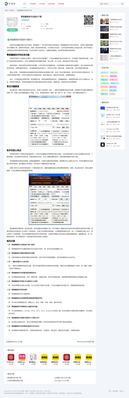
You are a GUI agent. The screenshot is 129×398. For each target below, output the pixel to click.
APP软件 (42, 4)
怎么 (113, 87)
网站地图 (115, 391)
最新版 (115, 83)
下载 (113, 72)
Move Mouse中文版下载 (85, 342)
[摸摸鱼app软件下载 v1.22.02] (89, 357)
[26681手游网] (9, 5)
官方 (113, 76)
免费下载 (12, 30)
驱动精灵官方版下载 (112, 107)
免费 (104, 94)
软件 (104, 87)
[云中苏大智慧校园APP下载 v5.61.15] (66, 357)
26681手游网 (20, 391)
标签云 (121, 391)
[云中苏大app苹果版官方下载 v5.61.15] (11, 357)
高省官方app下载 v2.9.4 (25, 362)
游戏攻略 (51, 4)
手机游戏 (33, 4)
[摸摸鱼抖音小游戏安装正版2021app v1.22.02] (78, 357)
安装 (104, 90)
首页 (24, 4)
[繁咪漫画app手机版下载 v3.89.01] (33, 357)
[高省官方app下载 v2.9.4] (22, 357)
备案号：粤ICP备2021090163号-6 (34, 391)
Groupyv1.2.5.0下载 (112, 129)
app (104, 72)
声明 (110, 391)
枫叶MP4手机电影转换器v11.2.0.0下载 (114, 136)
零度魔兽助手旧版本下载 (31, 16)
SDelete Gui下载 (111, 143)
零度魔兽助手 (25, 20)
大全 (113, 90)
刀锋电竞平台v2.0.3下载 (14, 342)
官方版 (105, 83)
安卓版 (113, 80)
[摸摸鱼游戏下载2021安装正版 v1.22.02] (55, 357)
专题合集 (61, 4)
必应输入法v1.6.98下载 (113, 115)
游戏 (104, 76)
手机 (104, 80)
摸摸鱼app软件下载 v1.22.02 (93, 362)
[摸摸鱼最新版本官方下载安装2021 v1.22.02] (44, 357)
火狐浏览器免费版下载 (113, 122)
